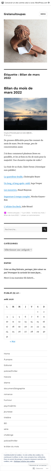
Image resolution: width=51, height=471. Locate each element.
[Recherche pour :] (23, 229)
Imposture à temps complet (17, 196)
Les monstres (10, 190)
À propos (8, 359)
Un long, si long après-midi (17, 183)
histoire (7, 377)
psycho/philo (10, 406)
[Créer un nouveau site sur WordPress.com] (25, 2)
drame (7, 383)
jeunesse (8, 412)
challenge (8, 435)
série (6, 429)
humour (8, 400)
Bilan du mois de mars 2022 (18, 90)
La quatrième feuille (13, 177)
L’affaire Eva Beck (12, 206)
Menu (43, 14)
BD (5, 423)
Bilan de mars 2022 (11, 215)
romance (8, 394)
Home (7, 354)
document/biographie (14, 388)
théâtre (7, 417)
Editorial (8, 365)
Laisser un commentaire (30, 215)
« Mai (12, 341)
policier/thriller (10, 371)
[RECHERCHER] (44, 229)
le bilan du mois (38, 213)
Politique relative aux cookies (24, 461)
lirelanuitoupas (15, 14)
